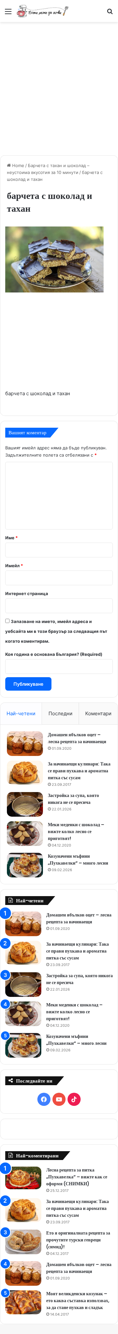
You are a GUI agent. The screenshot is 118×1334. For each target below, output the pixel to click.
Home (17, 165)
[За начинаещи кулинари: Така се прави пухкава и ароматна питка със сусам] (25, 773)
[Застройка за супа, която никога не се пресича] (25, 804)
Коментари (98, 713)
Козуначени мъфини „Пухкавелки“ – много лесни (78, 859)
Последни (60, 713)
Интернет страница (26, 593)
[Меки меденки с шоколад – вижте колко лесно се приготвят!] (25, 833)
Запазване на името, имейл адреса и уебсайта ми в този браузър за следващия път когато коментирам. (56, 631)
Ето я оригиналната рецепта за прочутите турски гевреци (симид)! (78, 1240)
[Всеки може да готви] (42, 11)
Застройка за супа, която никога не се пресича (73, 799)
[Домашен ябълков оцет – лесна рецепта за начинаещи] (25, 743)
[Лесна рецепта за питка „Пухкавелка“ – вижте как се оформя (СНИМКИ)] (23, 1178)
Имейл (14, 565)
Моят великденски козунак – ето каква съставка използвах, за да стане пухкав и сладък (77, 1300)
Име (11, 537)
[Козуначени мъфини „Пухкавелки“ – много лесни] (25, 865)
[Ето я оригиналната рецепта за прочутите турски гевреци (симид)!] (23, 1242)
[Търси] (110, 13)
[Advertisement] (59, 88)
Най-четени (21, 713)
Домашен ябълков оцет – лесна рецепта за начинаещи (77, 738)
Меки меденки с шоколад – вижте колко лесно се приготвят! (76, 831)
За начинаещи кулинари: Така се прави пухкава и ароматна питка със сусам (79, 771)
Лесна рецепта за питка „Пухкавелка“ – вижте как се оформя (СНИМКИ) (76, 1177)
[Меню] (8, 13)
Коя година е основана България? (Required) (53, 654)
